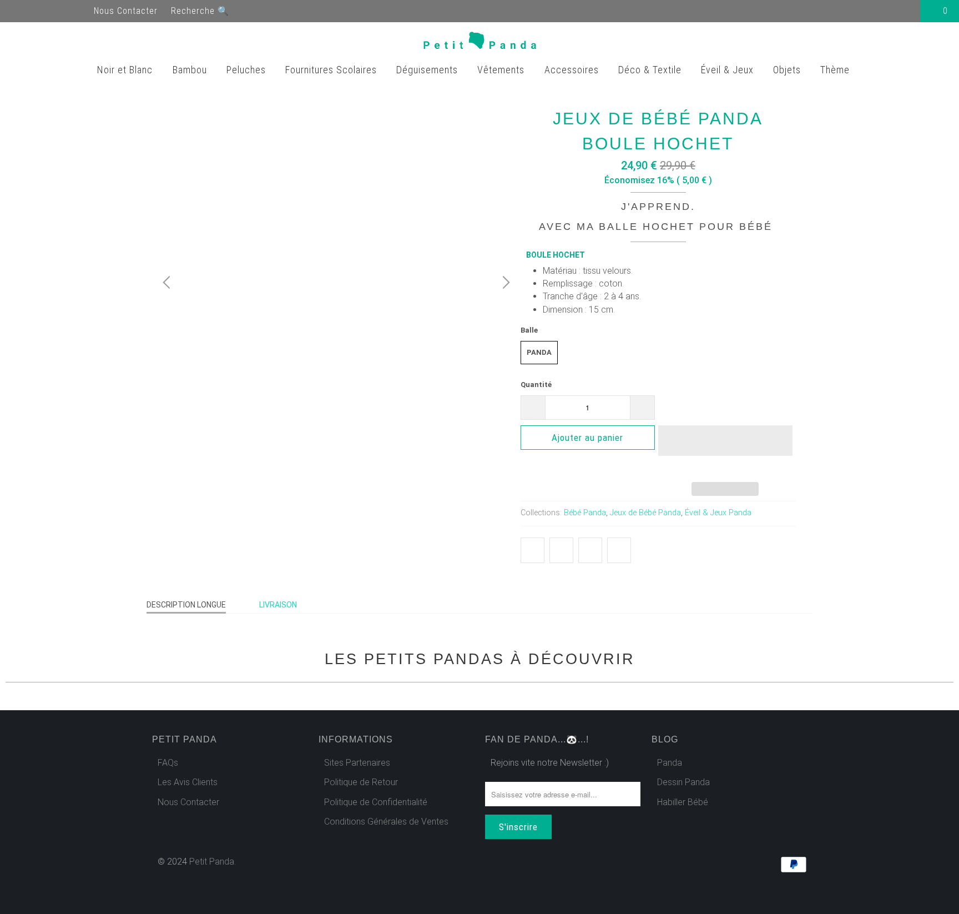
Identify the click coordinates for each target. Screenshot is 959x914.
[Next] (504, 282)
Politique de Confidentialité (375, 802)
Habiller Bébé (682, 802)
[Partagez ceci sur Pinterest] (590, 550)
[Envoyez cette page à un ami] (619, 550)
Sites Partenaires (357, 762)
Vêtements (502, 70)
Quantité (536, 384)
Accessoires (573, 70)
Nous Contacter (126, 11)
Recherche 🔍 (200, 11)
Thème (836, 70)
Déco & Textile (651, 70)
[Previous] (168, 282)
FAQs (168, 762)
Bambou (191, 70)
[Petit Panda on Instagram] (80, 11)
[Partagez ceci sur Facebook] (561, 550)
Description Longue (186, 604)
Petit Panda (211, 861)
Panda (539, 352)
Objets (788, 70)
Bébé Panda (585, 513)
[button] (725, 449)
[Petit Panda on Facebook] (20, 11)
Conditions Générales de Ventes (386, 821)
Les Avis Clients (188, 782)
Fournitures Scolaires (332, 70)
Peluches (247, 70)
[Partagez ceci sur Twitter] (532, 550)
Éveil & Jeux (728, 70)
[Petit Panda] (480, 43)
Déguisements (428, 70)
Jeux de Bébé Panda (645, 513)
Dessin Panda (683, 782)
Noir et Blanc (126, 70)
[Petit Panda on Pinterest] (60, 11)
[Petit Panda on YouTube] (40, 11)
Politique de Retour (361, 782)
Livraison (278, 604)
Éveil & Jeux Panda (718, 513)
